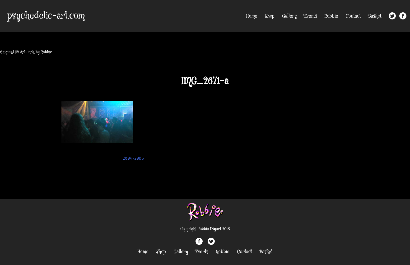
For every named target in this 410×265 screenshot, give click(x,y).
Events (310, 16)
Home (251, 16)
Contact (353, 16)
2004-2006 (133, 158)
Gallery (289, 16)
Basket (374, 16)
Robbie (331, 16)
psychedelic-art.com (46, 16)
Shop (270, 16)
